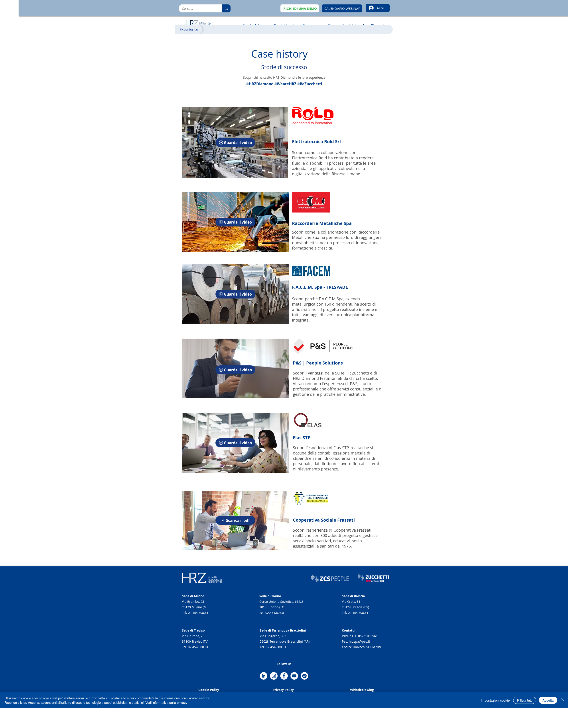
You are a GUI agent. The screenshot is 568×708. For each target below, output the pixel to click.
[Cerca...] (226, 8)
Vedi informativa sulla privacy (166, 702)
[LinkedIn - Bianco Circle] (263, 676)
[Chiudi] (562, 700)
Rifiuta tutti (524, 700)
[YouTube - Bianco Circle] (294, 676)
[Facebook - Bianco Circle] (284, 676)
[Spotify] (304, 676)
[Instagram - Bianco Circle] (274, 676)
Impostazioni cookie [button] (495, 700)
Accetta (548, 700)
